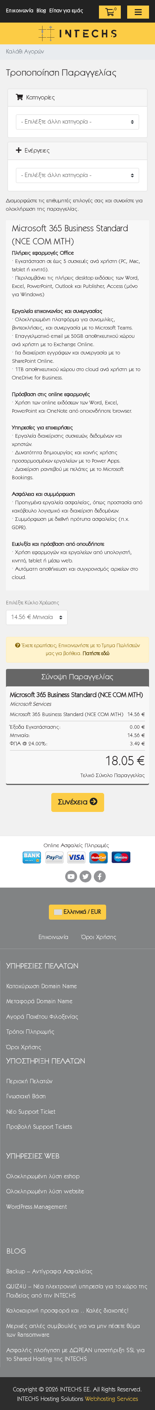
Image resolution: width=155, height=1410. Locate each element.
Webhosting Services (111, 1399)
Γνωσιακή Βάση (26, 1096)
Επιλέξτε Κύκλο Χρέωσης (32, 603)
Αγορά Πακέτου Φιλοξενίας (42, 1017)
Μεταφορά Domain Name (39, 1001)
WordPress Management (36, 1207)
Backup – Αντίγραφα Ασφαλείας (49, 1272)
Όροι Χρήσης (99, 937)
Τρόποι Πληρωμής (30, 1032)
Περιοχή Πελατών (29, 1081)
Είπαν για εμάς (66, 11)
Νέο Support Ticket (30, 1112)
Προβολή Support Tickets (39, 1127)
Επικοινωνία (19, 11)
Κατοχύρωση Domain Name (41, 986)
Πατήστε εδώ (96, 654)
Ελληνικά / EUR (81, 912)
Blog (41, 11)
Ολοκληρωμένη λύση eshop (42, 1176)
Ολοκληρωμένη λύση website (45, 1192)
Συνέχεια (73, 802)
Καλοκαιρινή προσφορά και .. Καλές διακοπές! (67, 1311)
